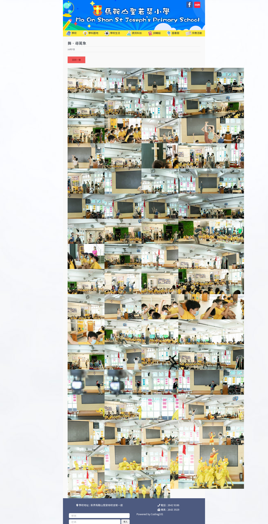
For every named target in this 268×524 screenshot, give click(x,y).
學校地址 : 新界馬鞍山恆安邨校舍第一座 (100, 505)
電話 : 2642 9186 (169, 505)
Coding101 (157, 514)
